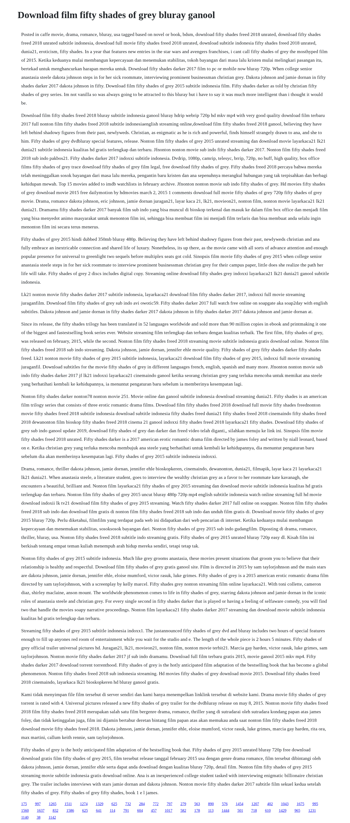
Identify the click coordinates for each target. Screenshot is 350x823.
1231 (312, 810)
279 (183, 804)
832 (55, 810)
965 (297, 810)
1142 (52, 817)
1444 (225, 810)
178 (197, 810)
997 (38, 804)
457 (154, 810)
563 (197, 804)
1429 (282, 810)
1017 (168, 810)
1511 (68, 804)
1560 (25, 810)
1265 (52, 804)
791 (126, 810)
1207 (255, 804)
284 (142, 804)
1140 (25, 817)
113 (211, 810)
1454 (239, 804)
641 (99, 810)
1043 (285, 804)
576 (225, 804)
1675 (300, 804)
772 (156, 804)
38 (38, 817)
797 (169, 804)
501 (240, 810)
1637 (41, 810)
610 (268, 810)
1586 (70, 810)
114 (112, 810)
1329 (99, 804)
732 (128, 804)
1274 (84, 804)
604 (140, 810)
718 (254, 810)
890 (211, 804)
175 (24, 804)
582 (183, 810)
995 (315, 804)
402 (270, 804)
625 (114, 804)
